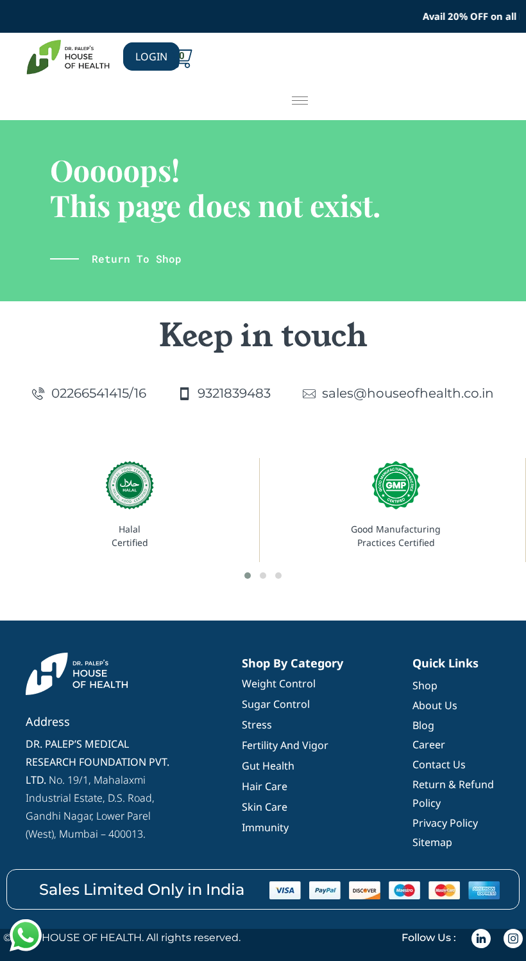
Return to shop (137, 258)
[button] (299, 101)
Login (151, 56)
